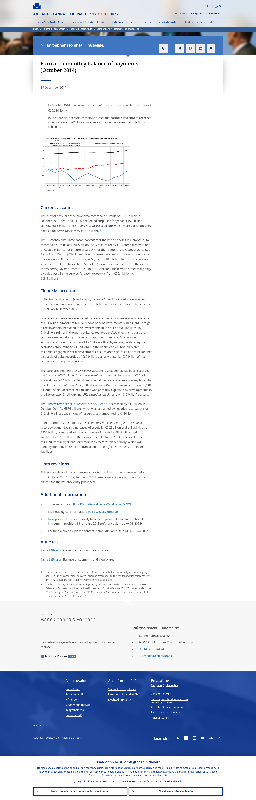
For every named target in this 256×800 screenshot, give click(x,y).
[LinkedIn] (186, 738)
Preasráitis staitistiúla (81, 29)
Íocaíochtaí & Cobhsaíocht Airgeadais (89, 22)
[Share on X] (179, 48)
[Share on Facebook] (190, 48)
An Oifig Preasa (56, 656)
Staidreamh (117, 22)
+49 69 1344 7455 (155, 649)
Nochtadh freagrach (120, 699)
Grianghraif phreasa (78, 705)
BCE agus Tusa (197, 14)
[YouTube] (202, 738)
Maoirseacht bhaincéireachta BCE (200, 22)
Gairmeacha (214, 14)
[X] (177, 738)
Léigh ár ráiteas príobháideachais (95, 782)
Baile (35, 29)
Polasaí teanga (160, 718)
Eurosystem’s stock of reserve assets (71, 404)
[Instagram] (194, 738)
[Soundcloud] (211, 738)
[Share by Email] (211, 48)
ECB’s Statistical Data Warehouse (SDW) (104, 504)
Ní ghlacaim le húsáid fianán (176, 791)
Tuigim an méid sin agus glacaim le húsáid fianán (80, 791)
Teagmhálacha (75, 710)
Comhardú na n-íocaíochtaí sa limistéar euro (119, 29)
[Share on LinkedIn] (200, 48)
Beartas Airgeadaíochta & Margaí (51, 22)
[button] (212, 6)
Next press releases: (62, 519)
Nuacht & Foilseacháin (168, 22)
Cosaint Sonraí (160, 694)
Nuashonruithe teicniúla (123, 694)
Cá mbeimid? (74, 715)
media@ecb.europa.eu (159, 656)
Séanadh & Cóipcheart (122, 689)
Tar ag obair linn (76, 694)
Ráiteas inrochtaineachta (166, 712)
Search (207, 6)
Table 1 (45, 550)
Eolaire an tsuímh (44, 726)
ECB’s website (97, 512)
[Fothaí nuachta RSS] (219, 738)
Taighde (147, 22)
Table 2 (45, 559)
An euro (133, 22)
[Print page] (163, 48)
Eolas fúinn (180, 14)
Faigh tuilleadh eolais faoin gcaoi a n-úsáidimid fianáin (153, 782)
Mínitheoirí (72, 699)
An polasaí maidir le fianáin (168, 707)
